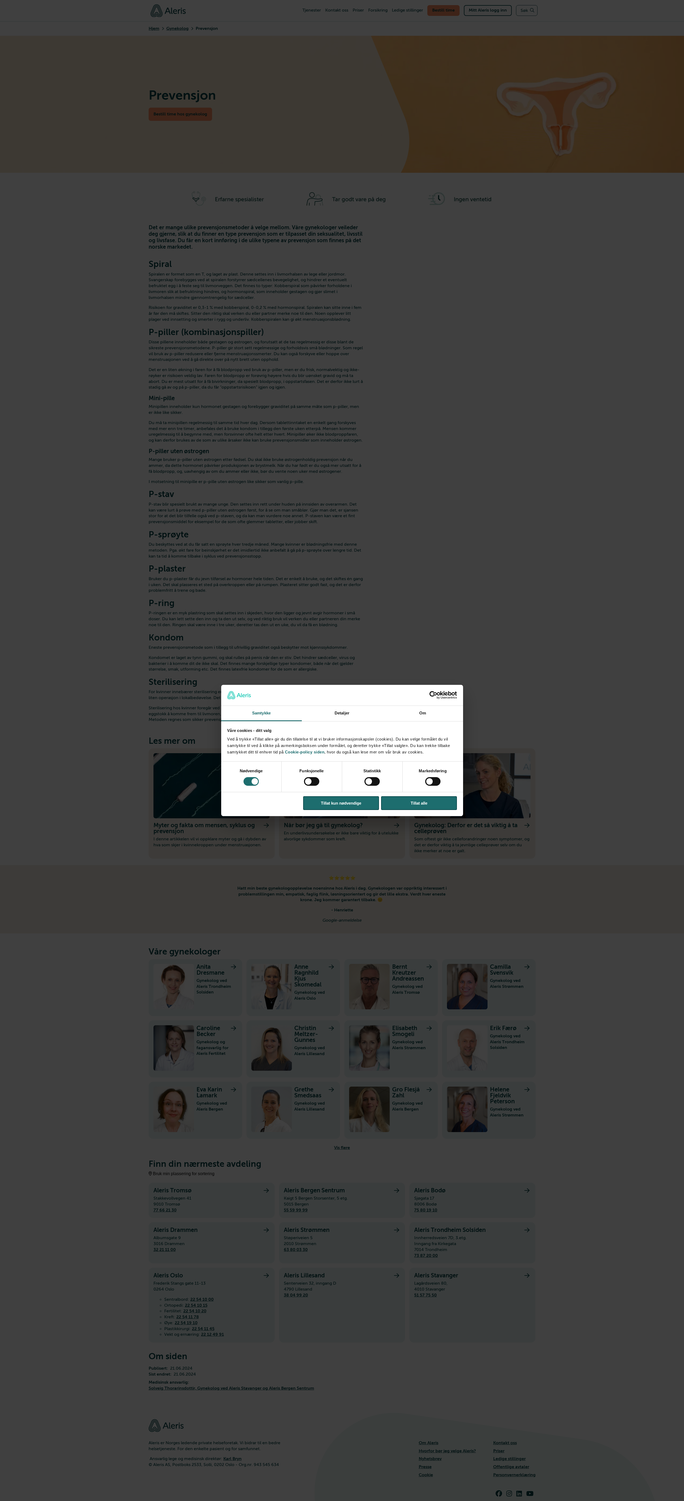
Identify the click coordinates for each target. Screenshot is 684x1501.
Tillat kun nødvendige (341, 803)
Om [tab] (422, 713)
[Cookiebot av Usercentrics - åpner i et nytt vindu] (433, 695)
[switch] (311, 781)
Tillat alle (419, 803)
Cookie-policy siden (305, 752)
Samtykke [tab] (261, 713)
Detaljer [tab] (342, 713)
